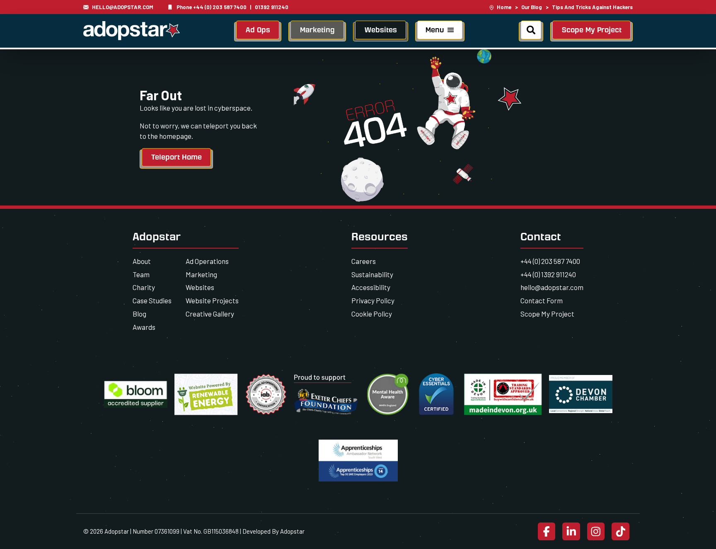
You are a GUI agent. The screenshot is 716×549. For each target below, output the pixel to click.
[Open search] (531, 31)
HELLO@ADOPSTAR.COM (122, 7)
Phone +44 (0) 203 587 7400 (212, 7)
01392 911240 (271, 7)
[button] (439, 31)
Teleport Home (176, 157)
